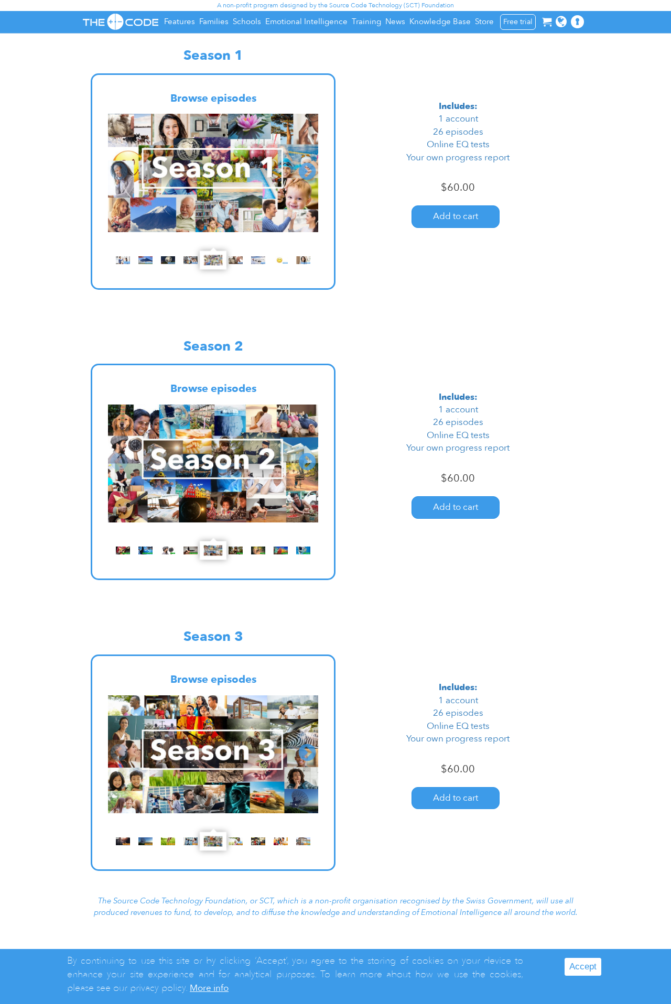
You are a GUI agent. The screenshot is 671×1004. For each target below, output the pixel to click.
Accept (583, 967)
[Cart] (547, 21)
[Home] (120, 21)
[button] (561, 21)
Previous (119, 172)
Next (307, 172)
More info (209, 988)
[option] (213, 173)
